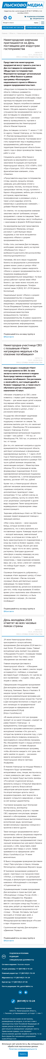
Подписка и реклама (35, 16)
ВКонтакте (9, 337)
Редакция (14, 956)
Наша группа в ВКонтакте (5, 17)
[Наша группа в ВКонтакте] (20, 992)
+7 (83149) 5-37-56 (19, 982)
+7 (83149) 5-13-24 (27, 973)
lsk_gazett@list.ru (25, 986)
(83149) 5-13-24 (26, 1001)
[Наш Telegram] (26, 992)
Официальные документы (21, 960)
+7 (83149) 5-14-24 (22, 977)
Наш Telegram (10, 17)
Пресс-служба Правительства (29, 57)
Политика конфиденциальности (23, 1049)
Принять (23, 1054)
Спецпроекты (38, 18)
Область (38, 52)
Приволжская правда (23, 5)
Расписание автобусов (13, 27)
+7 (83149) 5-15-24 (24, 969)
